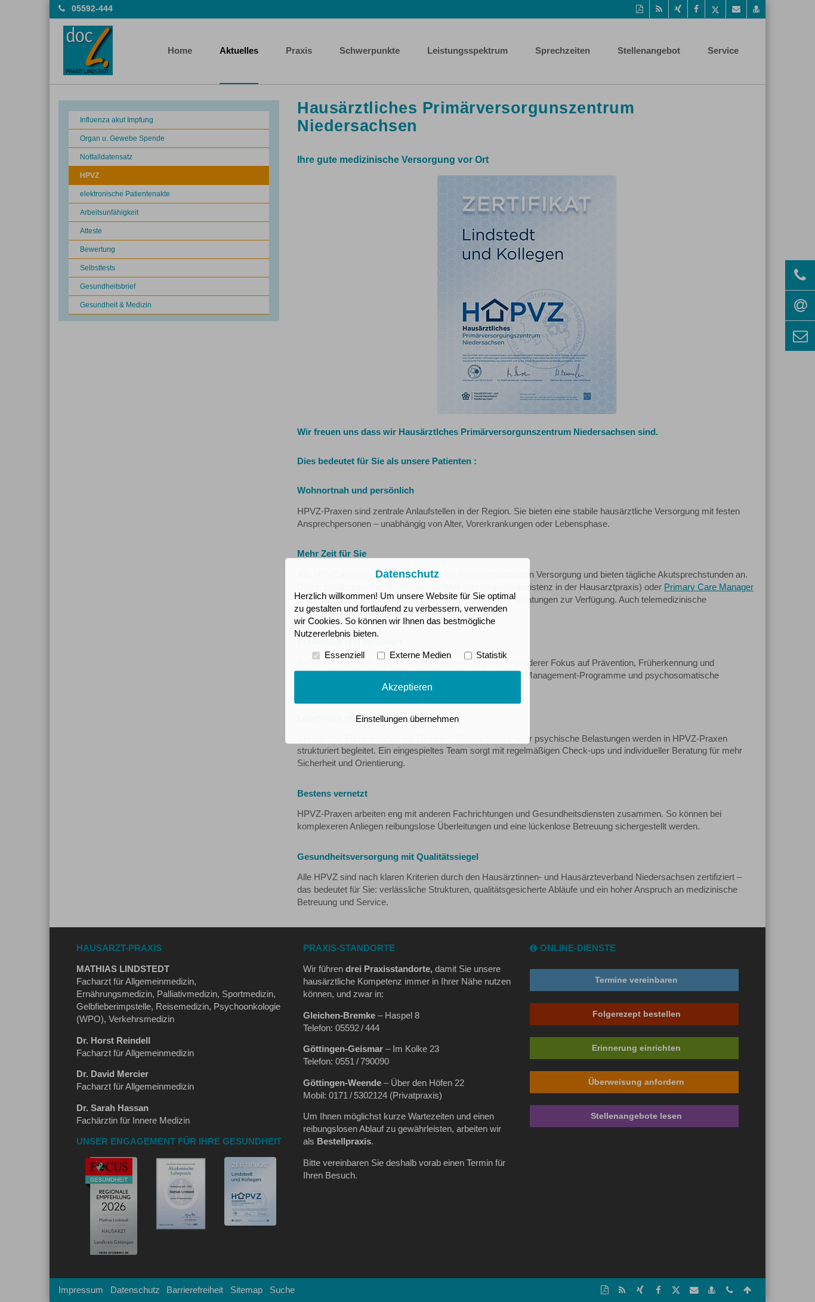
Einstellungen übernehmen (407, 719)
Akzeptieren (407, 686)
